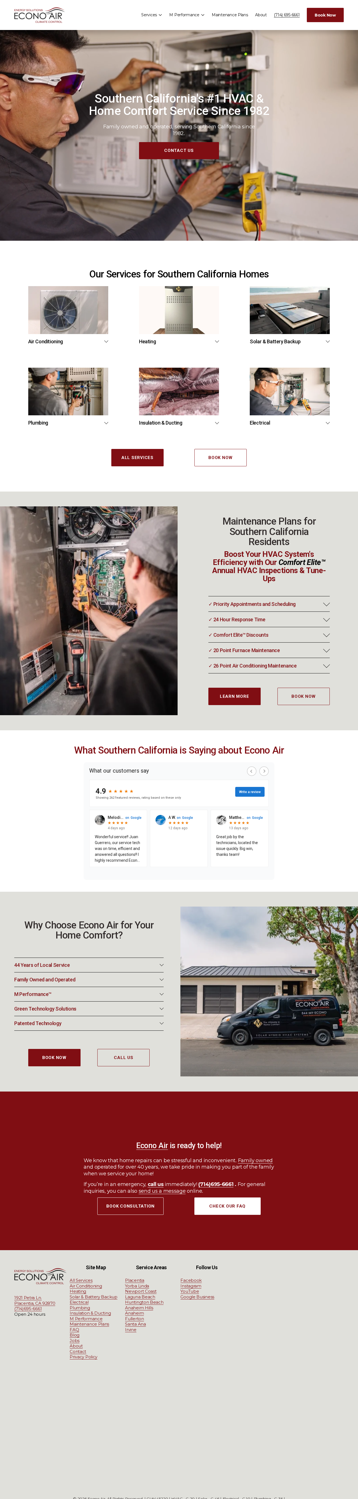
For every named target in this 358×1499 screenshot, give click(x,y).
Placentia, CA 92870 (34, 1303)
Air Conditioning (86, 1286)
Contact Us (179, 150)
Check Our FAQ (227, 1206)
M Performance (86, 1318)
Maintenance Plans (230, 14)
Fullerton (134, 1318)
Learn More (234, 696)
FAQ (74, 1329)
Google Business (197, 1296)
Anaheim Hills (139, 1307)
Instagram (190, 1286)
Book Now (325, 15)
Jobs (74, 1340)
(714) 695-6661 (287, 14)
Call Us (123, 1057)
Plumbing (80, 1307)
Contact (78, 1351)
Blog (74, 1335)
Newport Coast (140, 1291)
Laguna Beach (140, 1296)
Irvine (130, 1329)
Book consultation (130, 1206)
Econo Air (152, 1146)
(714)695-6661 (28, 1308)
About (261, 14)
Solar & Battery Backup (93, 1296)
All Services (137, 457)
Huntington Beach (144, 1302)
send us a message (162, 1191)
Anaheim (134, 1313)
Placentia (134, 1280)
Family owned (255, 1160)
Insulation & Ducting (90, 1313)
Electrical (79, 1302)
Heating (78, 1291)
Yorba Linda (137, 1286)
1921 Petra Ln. (28, 1297)
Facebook (191, 1280)
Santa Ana (135, 1324)
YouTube (189, 1291)
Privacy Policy (83, 1356)
